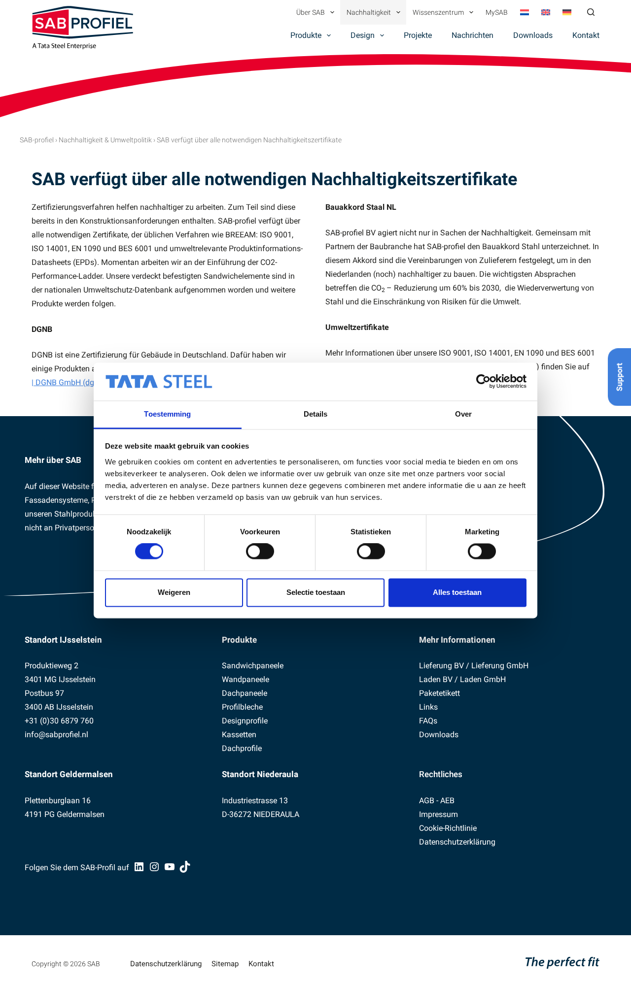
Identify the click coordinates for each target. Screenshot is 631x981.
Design (363, 35)
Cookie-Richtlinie (448, 828)
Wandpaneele (245, 679)
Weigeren (174, 592)
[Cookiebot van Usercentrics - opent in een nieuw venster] (483, 381)
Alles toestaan (457, 592)
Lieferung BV (441, 665)
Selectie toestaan (315, 592)
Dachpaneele (244, 693)
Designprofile (245, 720)
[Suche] (591, 12)
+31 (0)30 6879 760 (59, 720)
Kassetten (239, 734)
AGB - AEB (437, 800)
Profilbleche (242, 707)
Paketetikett (439, 693)
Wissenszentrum (438, 12)
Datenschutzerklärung (457, 842)
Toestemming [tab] (167, 414)
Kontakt (585, 35)
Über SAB (310, 12)
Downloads (533, 35)
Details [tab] (316, 414)
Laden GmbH (483, 679)
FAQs (428, 720)
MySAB (497, 12)
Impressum (438, 814)
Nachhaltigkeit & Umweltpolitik (105, 140)
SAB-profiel (37, 140)
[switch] (260, 551)
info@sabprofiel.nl (56, 734)
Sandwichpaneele (252, 665)
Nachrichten (472, 35)
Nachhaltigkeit (369, 12)
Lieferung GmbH (499, 665)
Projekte (418, 35)
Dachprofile (242, 748)
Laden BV (436, 679)
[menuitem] (524, 12)
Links (428, 707)
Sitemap (225, 963)
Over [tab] (463, 414)
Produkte (305, 35)
